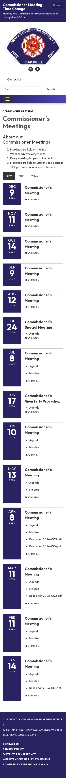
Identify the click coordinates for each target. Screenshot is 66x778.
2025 (21, 176)
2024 (34, 176)
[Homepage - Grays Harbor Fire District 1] (33, 46)
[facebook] (37, 70)
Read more (32, 338)
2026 (9, 176)
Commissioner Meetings (18, 111)
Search (51, 89)
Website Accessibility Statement (26, 759)
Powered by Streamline (20, 764)
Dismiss (57, 5)
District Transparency (19, 754)
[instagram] (30, 70)
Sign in (43, 764)
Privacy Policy (13, 749)
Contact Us (14, 79)
